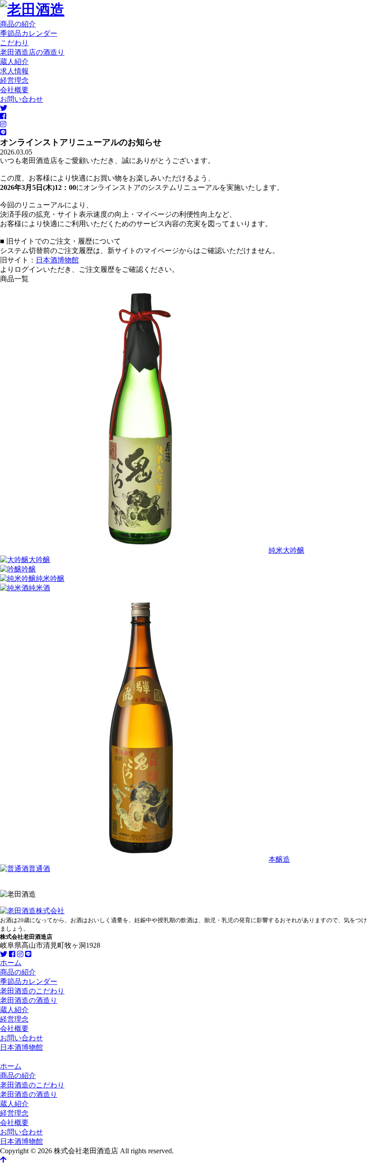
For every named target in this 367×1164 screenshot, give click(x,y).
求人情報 (14, 71)
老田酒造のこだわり (32, 991)
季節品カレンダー (28, 33)
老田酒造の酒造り (28, 1000)
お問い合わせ (21, 99)
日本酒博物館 (57, 260)
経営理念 (14, 80)
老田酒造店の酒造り (32, 52)
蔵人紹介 (14, 61)
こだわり (14, 43)
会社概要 (14, 90)
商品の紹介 (18, 24)
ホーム (10, 962)
